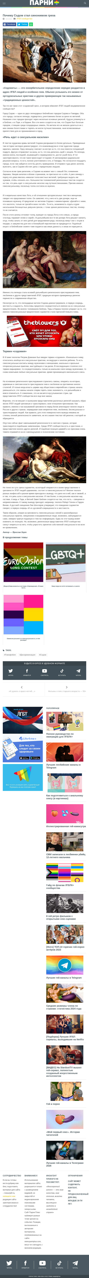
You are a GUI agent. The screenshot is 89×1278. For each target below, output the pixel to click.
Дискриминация (28, 655)
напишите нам (9, 1196)
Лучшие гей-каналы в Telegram (64, 977)
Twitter (24, 24)
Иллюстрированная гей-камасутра (66, 826)
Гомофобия (10, 655)
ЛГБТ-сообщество (24, 19)
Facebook (11, 24)
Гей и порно (53, 1104)
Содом (43, 655)
